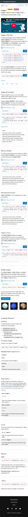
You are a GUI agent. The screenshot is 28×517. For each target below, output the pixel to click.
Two (7, 83)
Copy (25, 51)
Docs (14, 505)
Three (11, 83)
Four (16, 83)
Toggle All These (5, 298)
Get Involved (14, 502)
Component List (21, 4)
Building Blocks (14, 499)
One (3, 83)
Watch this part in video (9, 47)
